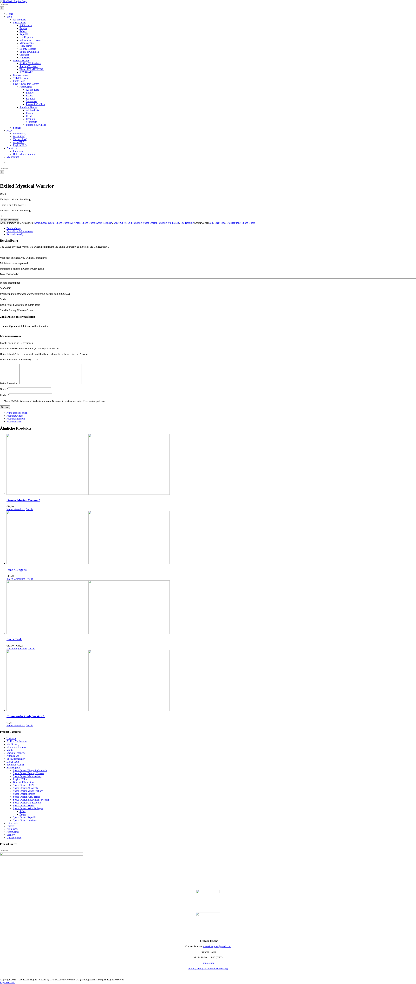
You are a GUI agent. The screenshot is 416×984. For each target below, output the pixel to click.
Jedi (211, 222)
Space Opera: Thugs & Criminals (30, 770)
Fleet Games (12, 831)
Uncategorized (13, 837)
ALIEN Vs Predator (16, 741)
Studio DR (173, 222)
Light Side (220, 222)
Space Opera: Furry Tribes (26, 796)
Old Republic (233, 222)
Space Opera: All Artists (68, 222)
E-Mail (4, 395)
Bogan (23, 814)
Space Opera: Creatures (25, 820)
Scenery (10, 834)
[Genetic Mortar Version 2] (211, 464)
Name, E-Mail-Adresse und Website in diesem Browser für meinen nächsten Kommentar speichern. (55, 401)
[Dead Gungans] (211, 538)
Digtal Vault (12, 761)
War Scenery (13, 744)
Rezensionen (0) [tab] (14, 234)
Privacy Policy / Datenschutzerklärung (208, 968)
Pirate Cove (12, 828)
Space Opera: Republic (155, 222)
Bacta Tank (14, 639)
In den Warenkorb (9, 220)
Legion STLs (20, 779)
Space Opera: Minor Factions (28, 791)
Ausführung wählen (16, 648)
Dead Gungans (16, 569)
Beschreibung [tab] (13, 228)
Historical (11, 738)
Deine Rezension (10, 383)
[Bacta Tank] (211, 607)
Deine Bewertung (10, 359)
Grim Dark (12, 823)
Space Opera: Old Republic (127, 222)
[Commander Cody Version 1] (211, 681)
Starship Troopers (15, 753)
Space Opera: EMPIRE (25, 785)
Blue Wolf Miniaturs (23, 782)
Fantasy (10, 826)
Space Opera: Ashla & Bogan (97, 222)
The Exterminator (15, 758)
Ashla (37, 222)
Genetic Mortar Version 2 (23, 500)
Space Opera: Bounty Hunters (28, 773)
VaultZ (9, 750)
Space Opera (47, 222)
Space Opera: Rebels (23, 805)
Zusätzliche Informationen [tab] (19, 231)
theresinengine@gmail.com (217, 946)
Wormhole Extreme (16, 747)
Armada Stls (12, 755)
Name (4, 389)
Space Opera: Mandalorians (27, 776)
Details (29, 509)
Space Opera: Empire (24, 793)
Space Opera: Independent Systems (31, 799)
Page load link (7, 982)
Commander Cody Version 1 (25, 716)
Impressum (208, 963)
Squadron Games (15, 764)
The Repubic (187, 222)
